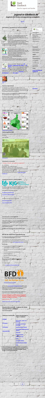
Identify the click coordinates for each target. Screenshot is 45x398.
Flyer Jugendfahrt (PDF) (7, 202)
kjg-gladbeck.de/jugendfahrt (8, 194)
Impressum (35, 88)
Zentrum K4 (18, 332)
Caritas (17, 338)
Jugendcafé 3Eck (17, 65)
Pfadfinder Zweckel (19, 336)
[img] (22, 5)
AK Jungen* (16, 73)
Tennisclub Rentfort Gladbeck (21, 342)
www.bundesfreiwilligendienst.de (15, 285)
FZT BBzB (5, 319)
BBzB (22, 65)
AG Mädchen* (5, 73)
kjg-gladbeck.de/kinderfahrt (8, 192)
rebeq (17, 344)
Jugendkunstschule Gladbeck (21, 327)
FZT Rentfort (5, 327)
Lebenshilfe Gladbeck (20, 340)
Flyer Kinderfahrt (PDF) (7, 200)
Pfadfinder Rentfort (19, 334)
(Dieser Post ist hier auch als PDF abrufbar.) (11, 301)
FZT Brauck (5, 323)
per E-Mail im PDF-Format (18, 242)
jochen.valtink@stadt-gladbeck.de (12, 265)
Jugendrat (21, 71)
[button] (23, 384)
